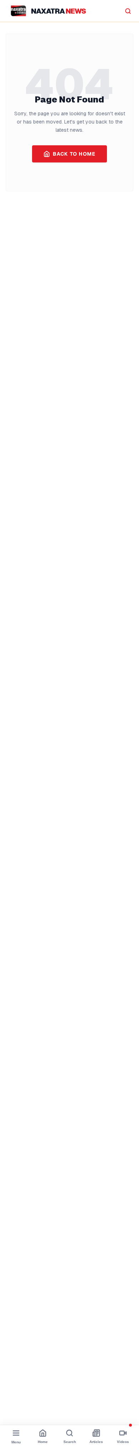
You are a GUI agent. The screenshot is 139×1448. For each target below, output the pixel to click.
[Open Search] (128, 11)
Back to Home (74, 154)
